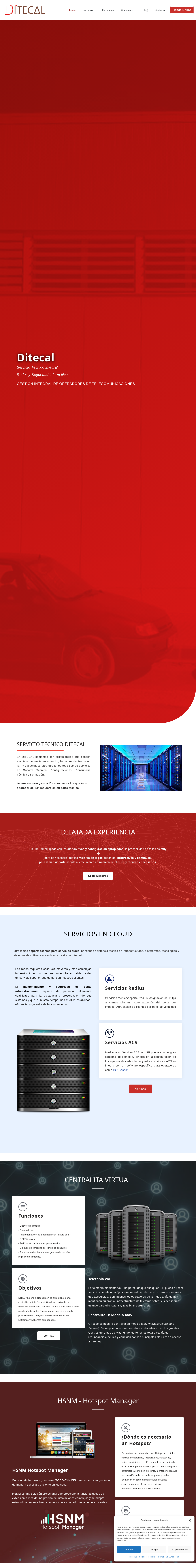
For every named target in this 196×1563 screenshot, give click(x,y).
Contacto (160, 9)
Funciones (30, 1216)
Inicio (72, 9)
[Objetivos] (22, 1278)
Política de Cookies (138, 1557)
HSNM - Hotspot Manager (98, 1400)
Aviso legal (174, 1557)
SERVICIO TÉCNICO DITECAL (51, 744)
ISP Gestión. (121, 1070)
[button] (189, 1520)
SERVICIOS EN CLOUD (98, 933)
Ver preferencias (179, 1549)
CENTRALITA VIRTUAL (98, 1179)
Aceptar (129, 1549)
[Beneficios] (125, 1510)
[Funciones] (22, 1206)
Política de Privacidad (158, 1557)
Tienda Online (182, 9)
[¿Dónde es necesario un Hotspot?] (125, 1427)
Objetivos (30, 1288)
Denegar (154, 1549)
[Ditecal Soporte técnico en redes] (25, 10)
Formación (108, 9)
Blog (145, 9)
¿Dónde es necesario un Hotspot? (146, 1440)
